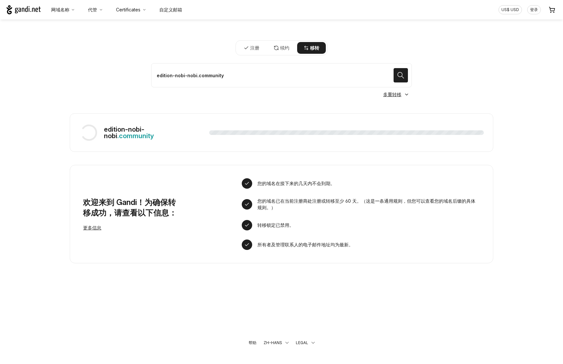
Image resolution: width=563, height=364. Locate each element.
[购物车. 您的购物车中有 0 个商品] (552, 10)
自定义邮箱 (170, 9)
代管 (92, 9)
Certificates (128, 9)
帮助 (252, 342)
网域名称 (60, 9)
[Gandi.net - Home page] (23, 10)
